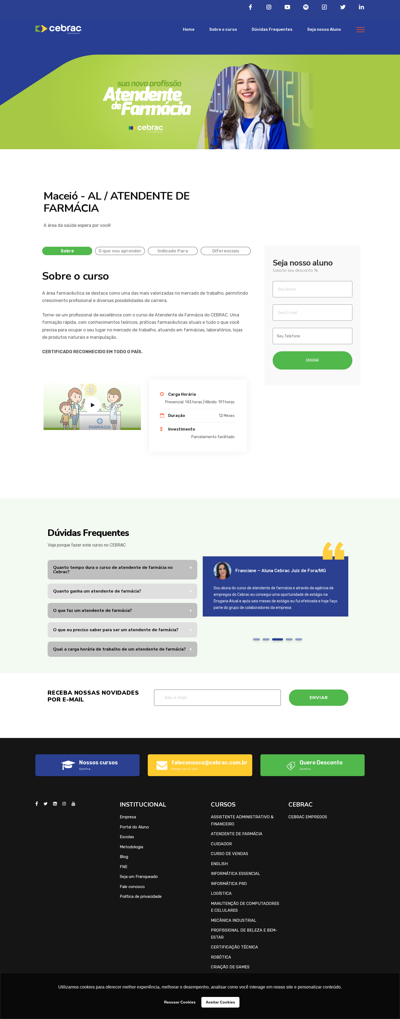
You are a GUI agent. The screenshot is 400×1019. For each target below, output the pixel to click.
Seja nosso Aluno (324, 29)
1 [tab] (256, 639)
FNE (123, 866)
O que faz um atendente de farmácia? (92, 611)
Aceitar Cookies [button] (220, 1002)
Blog (124, 856)
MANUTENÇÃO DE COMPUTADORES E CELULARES (245, 907)
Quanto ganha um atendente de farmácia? (97, 591)
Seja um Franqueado (139, 876)
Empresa (128, 816)
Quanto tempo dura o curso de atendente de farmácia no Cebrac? (113, 570)
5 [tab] (298, 639)
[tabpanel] (275, 586)
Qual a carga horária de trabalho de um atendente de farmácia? (119, 649)
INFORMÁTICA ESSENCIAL (235, 873)
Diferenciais (225, 251)
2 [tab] (266, 639)
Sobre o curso (223, 29)
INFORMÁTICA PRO (229, 883)
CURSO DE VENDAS (229, 853)
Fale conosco (132, 886)
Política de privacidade (141, 896)
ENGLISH (219, 863)
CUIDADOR (221, 843)
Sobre (67, 251)
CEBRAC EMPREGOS (307, 816)
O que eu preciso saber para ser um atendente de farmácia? (116, 630)
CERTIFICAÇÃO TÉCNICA (234, 947)
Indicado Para (173, 251)
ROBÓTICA (221, 957)
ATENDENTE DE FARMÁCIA (236, 833)
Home (189, 29)
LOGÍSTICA (221, 893)
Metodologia (131, 846)
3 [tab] (275, 639)
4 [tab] (287, 639)
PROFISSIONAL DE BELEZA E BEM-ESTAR (244, 934)
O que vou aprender (120, 251)
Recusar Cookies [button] (180, 1002)
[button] (122, 569)
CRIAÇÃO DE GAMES (230, 967)
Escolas (127, 836)
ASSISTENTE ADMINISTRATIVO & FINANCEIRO (242, 820)
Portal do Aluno (134, 827)
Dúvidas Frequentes (272, 29)
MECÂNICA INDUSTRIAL (233, 920)
